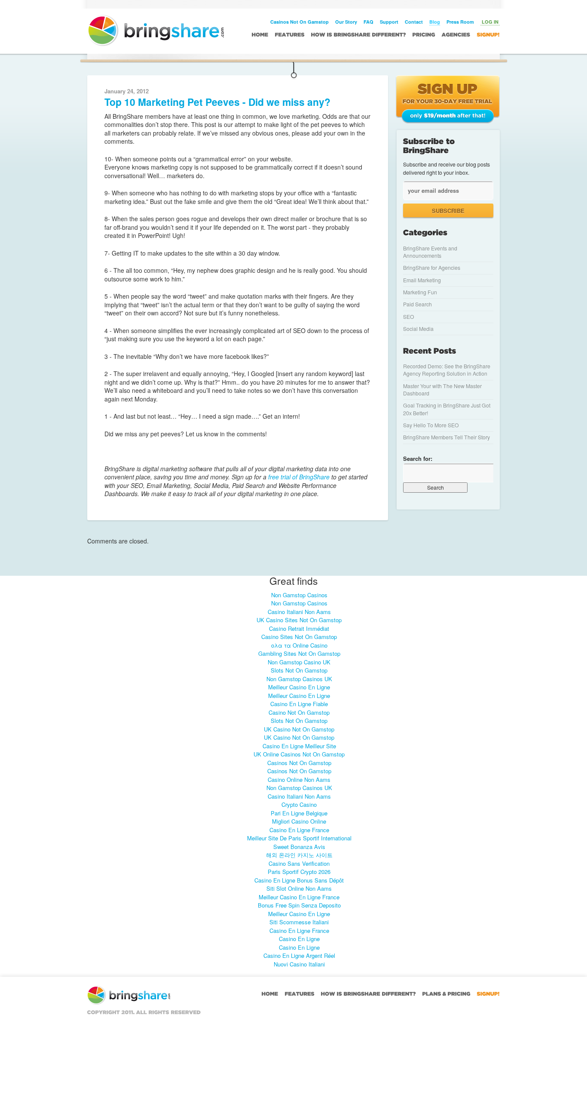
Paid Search (417, 304)
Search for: (417, 458)
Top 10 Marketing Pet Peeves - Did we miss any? (217, 102)
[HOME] (260, 34)
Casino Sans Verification (299, 863)
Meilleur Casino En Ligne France (299, 897)
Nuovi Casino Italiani (299, 964)
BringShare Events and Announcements (430, 251)
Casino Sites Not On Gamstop (299, 637)
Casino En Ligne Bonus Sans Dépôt (299, 880)
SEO (408, 317)
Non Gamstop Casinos (299, 595)
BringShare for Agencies (431, 268)
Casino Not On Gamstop (299, 712)
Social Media (418, 329)
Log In (490, 22)
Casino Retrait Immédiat (299, 628)
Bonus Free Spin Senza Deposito (299, 905)
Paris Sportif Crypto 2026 (299, 871)
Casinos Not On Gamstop (299, 22)
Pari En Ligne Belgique (299, 813)
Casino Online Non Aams (299, 779)
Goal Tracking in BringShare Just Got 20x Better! (446, 409)
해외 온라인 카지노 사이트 (299, 855)
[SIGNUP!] (488, 34)
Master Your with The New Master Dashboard (442, 389)
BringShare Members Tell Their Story (446, 437)
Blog (434, 22)
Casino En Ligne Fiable (299, 704)
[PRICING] (424, 34)
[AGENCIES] (456, 34)
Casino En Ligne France (299, 830)
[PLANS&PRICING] (446, 993)
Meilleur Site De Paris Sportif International (299, 838)
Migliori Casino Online (299, 821)
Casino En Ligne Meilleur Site (299, 746)
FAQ (368, 22)
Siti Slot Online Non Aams (299, 888)
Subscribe (448, 211)
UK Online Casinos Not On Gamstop (299, 754)
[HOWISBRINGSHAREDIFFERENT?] (358, 34)
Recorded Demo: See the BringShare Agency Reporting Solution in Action (446, 369)
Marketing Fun (420, 292)
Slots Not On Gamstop (299, 670)
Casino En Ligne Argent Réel (299, 955)
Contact (414, 22)
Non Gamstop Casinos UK (299, 679)
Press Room (460, 22)
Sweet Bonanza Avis (299, 847)
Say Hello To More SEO (431, 425)
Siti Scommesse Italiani (299, 922)
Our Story (346, 22)
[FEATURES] (290, 34)
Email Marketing (422, 280)
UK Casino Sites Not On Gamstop (299, 620)
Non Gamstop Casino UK (299, 662)
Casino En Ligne (299, 939)
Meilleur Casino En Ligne (299, 687)
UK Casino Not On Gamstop (299, 729)
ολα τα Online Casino (299, 645)
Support (389, 22)
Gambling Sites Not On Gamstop (299, 653)
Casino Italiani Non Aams (299, 612)
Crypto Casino (299, 804)
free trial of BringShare (298, 476)
